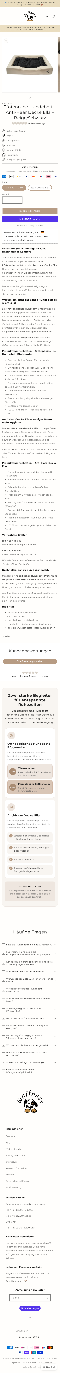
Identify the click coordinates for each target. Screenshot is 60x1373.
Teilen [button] (8, 636)
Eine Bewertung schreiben (30, 661)
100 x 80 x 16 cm (14, 187)
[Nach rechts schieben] (36, 98)
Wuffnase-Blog (13, 1187)
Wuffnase (14, 1358)
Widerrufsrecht (14, 1149)
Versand (30, 171)
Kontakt (10, 1174)
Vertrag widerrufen (16, 1155)
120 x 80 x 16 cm (40, 187)
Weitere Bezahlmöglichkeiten (30, 226)
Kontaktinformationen (31, 1367)
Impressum (11, 1162)
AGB (8, 1143)
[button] (6, 16)
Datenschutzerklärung (17, 1181)
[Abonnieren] (47, 1297)
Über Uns (10, 1136)
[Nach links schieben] (24, 98)
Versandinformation (16, 1168)
